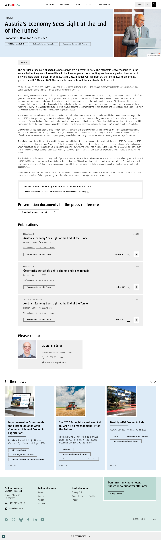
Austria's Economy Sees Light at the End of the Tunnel (56, 238)
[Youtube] (42, 520)
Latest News (102, 4)
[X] (13, 520)
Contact (41, 496)
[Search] (154, 4)
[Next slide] (155, 382)
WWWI (116, 436)
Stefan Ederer (29, 247)
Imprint (75, 499)
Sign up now (117, 494)
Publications (64, 4)
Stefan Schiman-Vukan (45, 247)
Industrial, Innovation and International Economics (28, 459)
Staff (78, 4)
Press (140, 5)
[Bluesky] (21, 519)
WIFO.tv (41, 503)
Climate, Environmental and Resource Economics (79, 459)
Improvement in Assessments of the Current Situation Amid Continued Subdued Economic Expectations (27, 427)
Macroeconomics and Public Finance (75, 44)
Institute (88, 4)
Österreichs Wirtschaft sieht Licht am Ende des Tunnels (56, 271)
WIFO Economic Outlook (16, 44)
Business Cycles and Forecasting (43, 44)
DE (148, 5)
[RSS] (6, 520)
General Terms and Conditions (84, 496)
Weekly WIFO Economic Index (128, 422)
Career (41, 499)
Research (49, 4)
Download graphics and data (35, 212)
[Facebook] (28, 520)
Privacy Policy (78, 492)
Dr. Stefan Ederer (52, 346)
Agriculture (66, 449)
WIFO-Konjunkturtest (19, 450)
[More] (136, 254)
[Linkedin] (35, 520)
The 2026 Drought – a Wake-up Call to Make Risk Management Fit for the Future (80, 425)
